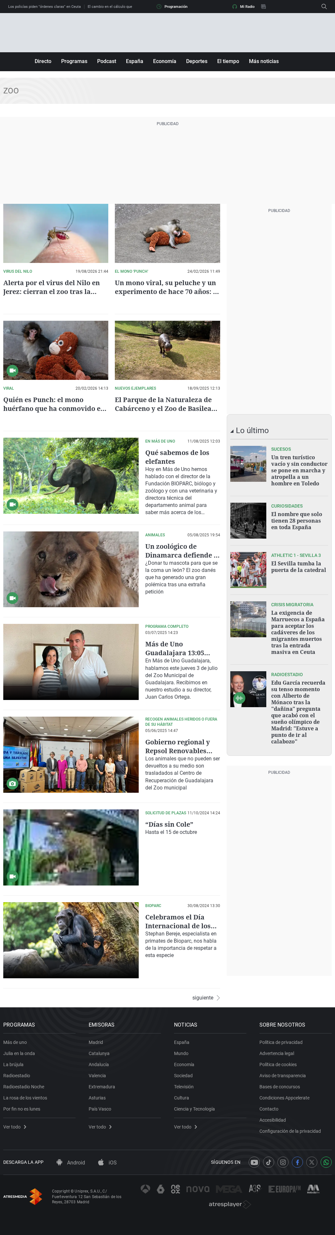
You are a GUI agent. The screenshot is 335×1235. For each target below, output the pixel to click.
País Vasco (100, 1109)
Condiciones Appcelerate (284, 1097)
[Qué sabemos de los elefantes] (71, 476)
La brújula (13, 1064)
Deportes (196, 61)
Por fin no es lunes (21, 1109)
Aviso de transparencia (282, 1075)
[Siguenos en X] (311, 1162)
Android (75, 1163)
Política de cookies (278, 1064)
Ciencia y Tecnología (194, 1109)
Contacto (268, 1109)
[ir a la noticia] (248, 464)
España (134, 61)
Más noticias (264, 61)
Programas (74, 61)
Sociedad (183, 1075)
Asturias (97, 1097)
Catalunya (99, 1053)
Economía (164, 61)
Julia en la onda (19, 1053)
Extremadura (102, 1086)
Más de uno (15, 1042)
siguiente (202, 998)
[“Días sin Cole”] (71, 847)
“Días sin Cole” (169, 824)
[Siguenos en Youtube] (254, 1162)
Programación (176, 7)
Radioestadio (16, 1075)
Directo (43, 61)
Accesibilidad (272, 1120)
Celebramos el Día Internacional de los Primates (178, 926)
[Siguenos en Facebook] (297, 1162)
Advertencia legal (276, 1053)
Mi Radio (247, 7)
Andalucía (99, 1064)
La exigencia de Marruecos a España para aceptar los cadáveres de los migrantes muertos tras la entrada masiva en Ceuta (298, 632)
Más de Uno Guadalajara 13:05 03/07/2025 (174, 653)
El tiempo (228, 61)
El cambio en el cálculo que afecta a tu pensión (126, 6)
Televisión (184, 1086)
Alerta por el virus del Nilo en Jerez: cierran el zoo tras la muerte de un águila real (51, 291)
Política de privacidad (281, 1042)
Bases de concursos (279, 1086)
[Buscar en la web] (324, 6)
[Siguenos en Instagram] (283, 1162)
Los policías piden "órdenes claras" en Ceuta (44, 6)
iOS (112, 1163)
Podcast (106, 61)
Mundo (181, 1053)
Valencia (97, 1075)
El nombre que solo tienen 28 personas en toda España (296, 521)
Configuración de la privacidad (290, 1131)
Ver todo (12, 1127)
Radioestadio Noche (23, 1086)
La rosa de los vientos (25, 1097)
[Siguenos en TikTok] (268, 1162)
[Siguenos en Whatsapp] (326, 1162)
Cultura (181, 1097)
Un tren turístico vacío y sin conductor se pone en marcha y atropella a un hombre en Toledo (299, 470)
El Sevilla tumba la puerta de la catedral (298, 567)
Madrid (96, 1042)
